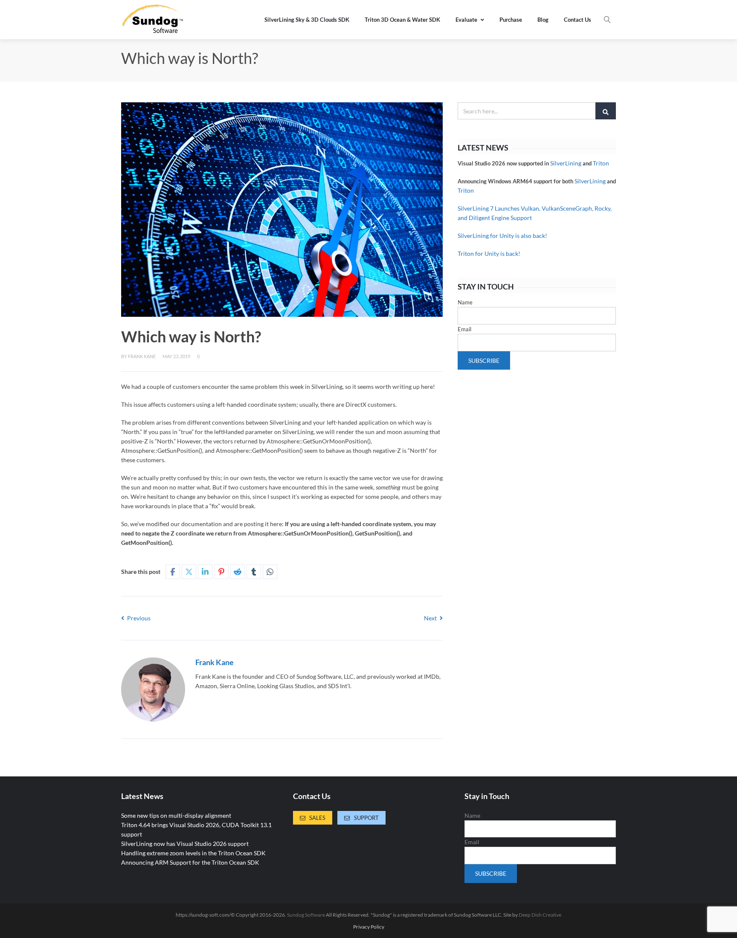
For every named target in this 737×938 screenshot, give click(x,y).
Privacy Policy (368, 927)
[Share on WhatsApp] (270, 572)
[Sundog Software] (153, 19)
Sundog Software (306, 915)
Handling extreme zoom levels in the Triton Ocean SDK (193, 853)
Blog (542, 19)
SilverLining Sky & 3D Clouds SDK (306, 19)
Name (465, 302)
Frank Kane (142, 356)
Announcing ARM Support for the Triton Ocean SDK (190, 862)
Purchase (510, 19)
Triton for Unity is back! (489, 253)
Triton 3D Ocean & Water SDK (402, 19)
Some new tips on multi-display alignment (176, 815)
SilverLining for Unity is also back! (502, 235)
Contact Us (577, 19)
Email (464, 329)
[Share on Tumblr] (254, 572)
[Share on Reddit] (237, 572)
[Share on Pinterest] (221, 572)
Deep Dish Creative (540, 915)
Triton (601, 163)
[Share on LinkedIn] (205, 572)
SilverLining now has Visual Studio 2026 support (185, 843)
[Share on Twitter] (189, 572)
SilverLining (565, 163)
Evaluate (466, 19)
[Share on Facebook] (173, 572)
